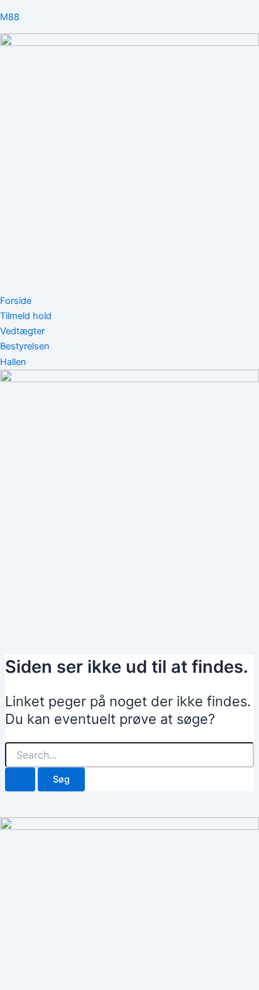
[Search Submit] (20, 779)
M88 (9, 17)
